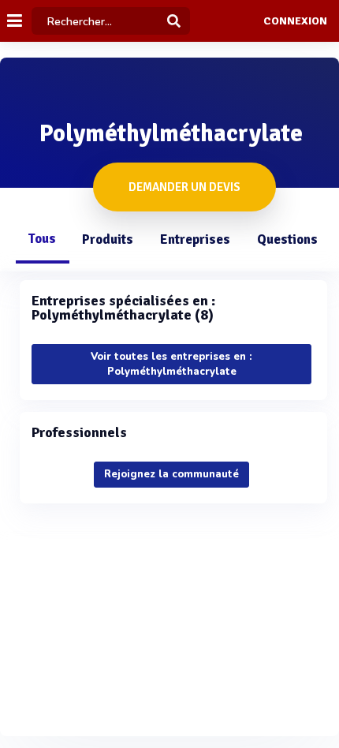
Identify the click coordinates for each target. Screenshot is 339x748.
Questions (287, 239)
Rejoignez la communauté (171, 474)
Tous (42, 238)
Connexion (295, 21)
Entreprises (195, 239)
